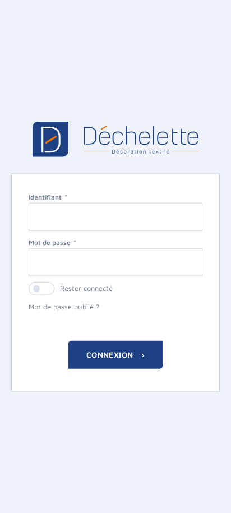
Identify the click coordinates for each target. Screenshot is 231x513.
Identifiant (45, 197)
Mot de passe (50, 242)
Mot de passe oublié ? (64, 306)
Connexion (111, 354)
